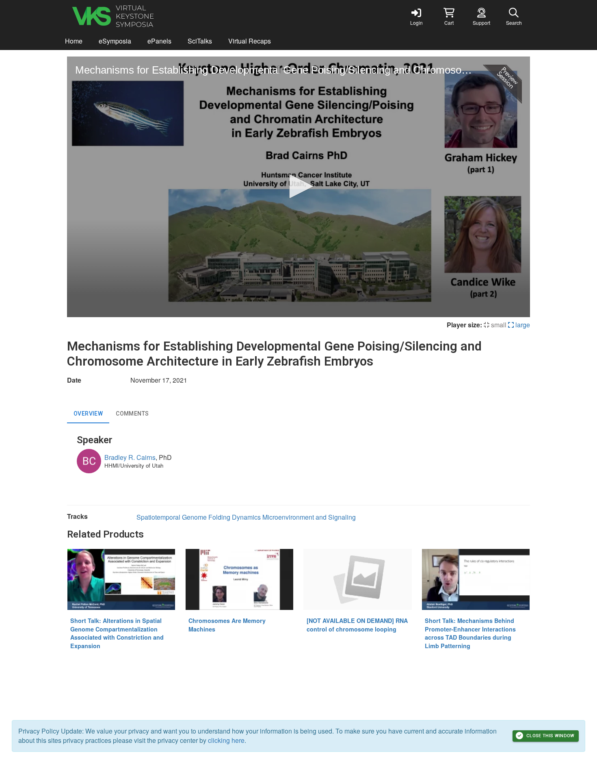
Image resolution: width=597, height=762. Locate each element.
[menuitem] (74, 41)
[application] (298, 187)
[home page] (144, 16)
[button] (449, 16)
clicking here (226, 740)
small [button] (497, 324)
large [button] (522, 324)
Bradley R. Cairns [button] (130, 457)
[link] (416, 16)
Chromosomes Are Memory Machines (227, 624)
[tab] (88, 413)
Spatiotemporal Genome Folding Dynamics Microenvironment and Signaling (246, 517)
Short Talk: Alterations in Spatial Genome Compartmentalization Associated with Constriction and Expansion (117, 633)
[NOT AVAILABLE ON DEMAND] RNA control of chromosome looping (357, 624)
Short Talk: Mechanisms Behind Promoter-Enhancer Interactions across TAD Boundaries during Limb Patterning (470, 633)
